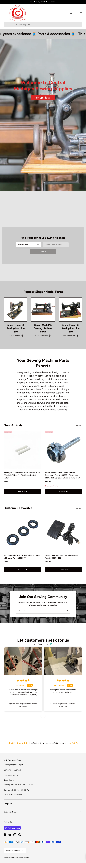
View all (79, 425)
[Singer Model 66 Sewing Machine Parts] (15, 309)
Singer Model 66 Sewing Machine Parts (15, 328)
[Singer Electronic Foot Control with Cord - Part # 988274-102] (63, 533)
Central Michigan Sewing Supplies (19, 857)
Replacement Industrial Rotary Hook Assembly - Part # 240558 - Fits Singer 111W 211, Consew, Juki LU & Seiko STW (62, 475)
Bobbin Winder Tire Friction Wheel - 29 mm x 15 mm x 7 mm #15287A (22, 556)
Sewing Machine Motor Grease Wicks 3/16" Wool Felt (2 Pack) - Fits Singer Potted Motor (22, 475)
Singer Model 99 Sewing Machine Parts (70, 328)
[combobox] (43, 24)
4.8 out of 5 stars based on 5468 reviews (48, 743)
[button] (76, 13)
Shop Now (43, 97)
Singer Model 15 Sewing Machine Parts (43, 328)
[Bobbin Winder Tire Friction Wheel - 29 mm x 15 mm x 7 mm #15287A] (22, 533)
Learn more (52, 2)
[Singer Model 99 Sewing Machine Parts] (70, 309)
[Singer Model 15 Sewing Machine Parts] (43, 309)
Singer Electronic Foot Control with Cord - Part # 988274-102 (62, 556)
